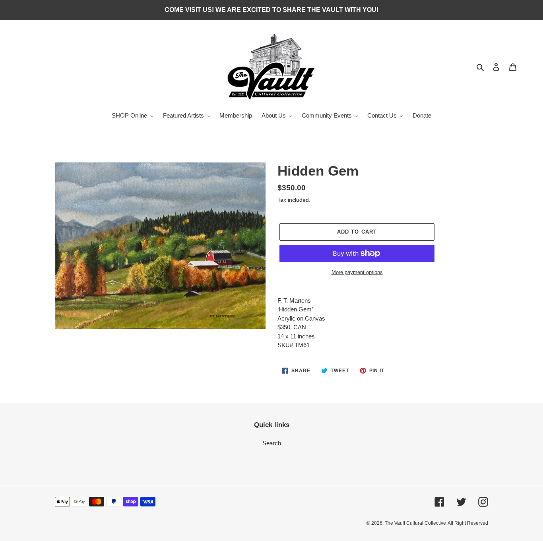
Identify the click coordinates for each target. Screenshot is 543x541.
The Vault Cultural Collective (415, 523)
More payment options (357, 272)
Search (271, 443)
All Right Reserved (468, 523)
